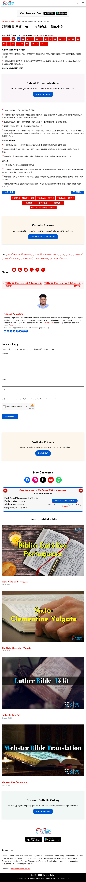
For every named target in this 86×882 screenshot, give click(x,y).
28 (50, 39)
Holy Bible (6, 258)
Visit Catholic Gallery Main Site (43, 208)
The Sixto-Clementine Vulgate (16, 648)
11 (13, 39)
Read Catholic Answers (43, 236)
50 (33, 44)
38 (17, 44)
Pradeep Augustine (13, 313)
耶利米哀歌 (43, 203)
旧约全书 (64, 258)
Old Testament (27, 258)
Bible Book (16, 254)
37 (13, 44)
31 (64, 39)
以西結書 (57, 203)
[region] (43, 499)
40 (27, 44)
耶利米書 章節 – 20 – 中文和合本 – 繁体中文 (23, 285)
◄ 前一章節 (8, 192)
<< (5, 490)
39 (22, 44)
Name (4, 380)
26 (41, 39)
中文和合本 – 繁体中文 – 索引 (23, 198)
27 (46, 39)
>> (81, 490)
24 (32, 39)
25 (37, 39)
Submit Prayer (43, 94)
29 (55, 39)
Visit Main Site (43, 811)
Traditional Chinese (13, 21)
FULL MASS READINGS (64, 501)
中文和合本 (54, 258)
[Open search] (77, 3)
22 (23, 39)
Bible (8, 254)
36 (8, 44)
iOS (52, 323)
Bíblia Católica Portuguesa (15, 582)
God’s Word (78, 254)
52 (42, 44)
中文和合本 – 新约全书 (65, 198)
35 (4, 44)
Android (47, 323)
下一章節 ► (77, 192)
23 (28, 39)
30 (60, 39)
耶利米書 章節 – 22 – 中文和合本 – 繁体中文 (62, 285)
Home (4, 21)
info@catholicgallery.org (20, 869)
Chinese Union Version (50, 254)
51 (37, 44)
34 (78, 39)
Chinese (36, 254)
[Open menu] (83, 3)
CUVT (69, 254)
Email (4, 389)
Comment (5, 354)
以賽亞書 (29, 203)
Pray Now (43, 453)
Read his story (15, 325)
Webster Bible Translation (14, 782)
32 (69, 39)
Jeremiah (16, 258)
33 (73, 39)
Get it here (64, 506)
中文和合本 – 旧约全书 (45, 198)
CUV (62, 254)
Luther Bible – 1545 (11, 715)
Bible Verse (27, 254)
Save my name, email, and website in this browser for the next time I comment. (30, 399)
